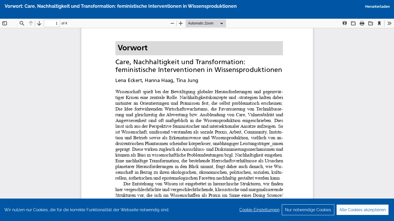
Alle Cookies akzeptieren (362, 209)
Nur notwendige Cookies (308, 209)
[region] (197, 210)
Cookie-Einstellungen (259, 209)
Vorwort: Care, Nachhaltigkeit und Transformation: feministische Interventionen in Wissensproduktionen (121, 6)
